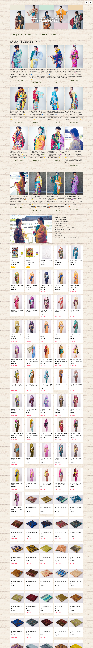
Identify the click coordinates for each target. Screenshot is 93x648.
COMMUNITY (44, 34)
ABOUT (20, 34)
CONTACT (54, 34)
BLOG (36, 34)
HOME (13, 34)
